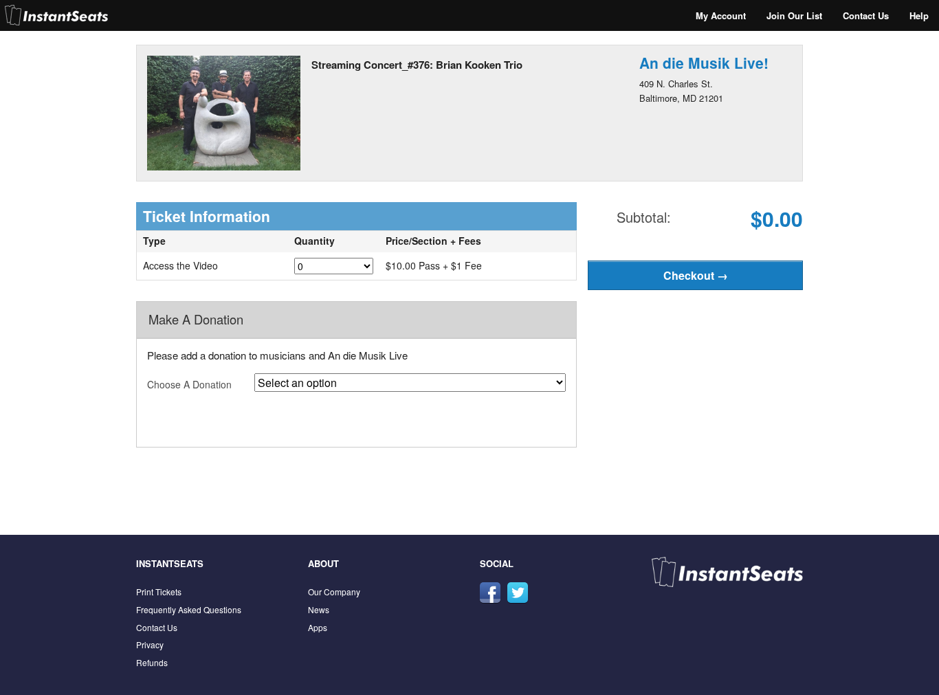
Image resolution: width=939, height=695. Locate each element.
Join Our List (794, 15)
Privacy (150, 644)
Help (919, 15)
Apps (317, 627)
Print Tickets (158, 591)
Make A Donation (195, 319)
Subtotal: (644, 217)
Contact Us (866, 15)
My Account (721, 15)
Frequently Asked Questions (188, 609)
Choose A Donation (189, 384)
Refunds (152, 662)
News (318, 609)
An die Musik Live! (704, 62)
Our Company (334, 591)
